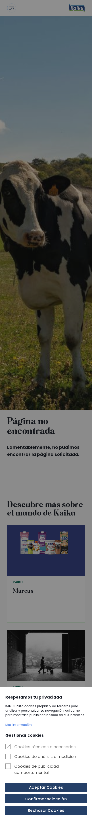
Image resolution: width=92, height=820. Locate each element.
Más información (18, 724)
